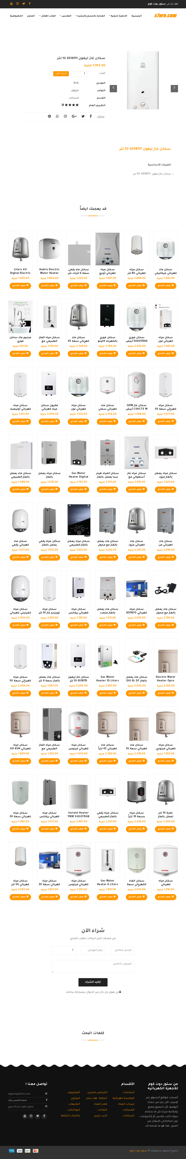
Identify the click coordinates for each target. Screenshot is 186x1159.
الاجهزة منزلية (118, 16)
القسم (101, 98)
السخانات (74, 98)
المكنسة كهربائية (123, 1098)
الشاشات (128, 1092)
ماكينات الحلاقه (70, 1116)
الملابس (66, 16)
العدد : (101, 73)
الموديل (100, 83)
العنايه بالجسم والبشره (91, 16)
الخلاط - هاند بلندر (96, 1098)
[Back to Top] (4, 1151)
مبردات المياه (126, 1104)
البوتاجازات (73, 1110)
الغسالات (128, 1110)
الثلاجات (102, 1110)
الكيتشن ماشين (97, 1092)
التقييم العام (97, 105)
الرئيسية (137, 16)
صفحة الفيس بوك (17, 1100)
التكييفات (74, 1104)
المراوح (75, 1098)
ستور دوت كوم (138, 1151)
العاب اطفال (48, 16)
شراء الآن (61, 73)
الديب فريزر (100, 1116)
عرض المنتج (164, 286)
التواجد (101, 90)
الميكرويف (73, 1092)
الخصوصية (16, 16)
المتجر (31, 16)
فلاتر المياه (100, 1104)
